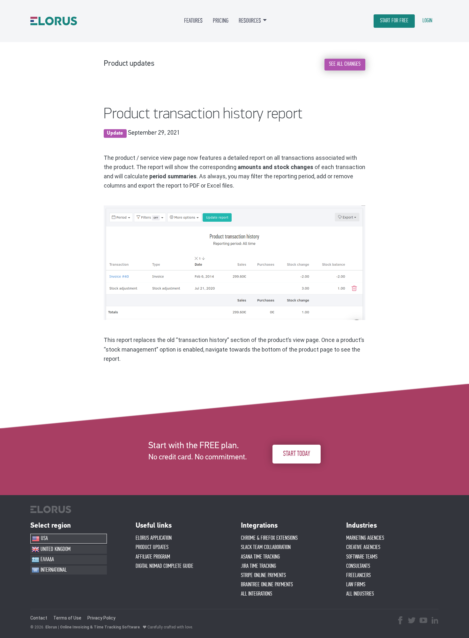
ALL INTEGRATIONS (256, 594)
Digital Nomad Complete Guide (164, 566)
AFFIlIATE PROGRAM (153, 557)
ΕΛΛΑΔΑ (46, 559)
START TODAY (296, 453)
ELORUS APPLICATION (154, 538)
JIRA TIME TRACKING (258, 566)
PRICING (220, 21)
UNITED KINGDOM (55, 549)
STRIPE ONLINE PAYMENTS (263, 575)
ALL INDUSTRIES (360, 594)
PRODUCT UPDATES (152, 547)
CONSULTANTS (358, 566)
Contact (38, 617)
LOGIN (427, 21)
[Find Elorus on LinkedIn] (435, 621)
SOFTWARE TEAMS (361, 557)
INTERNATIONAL (53, 570)
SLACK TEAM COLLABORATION (266, 547)
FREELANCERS (358, 575)
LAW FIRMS (355, 585)
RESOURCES (250, 21)
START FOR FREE (394, 21)
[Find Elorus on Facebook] (400, 621)
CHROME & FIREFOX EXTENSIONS (269, 538)
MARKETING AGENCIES (365, 538)
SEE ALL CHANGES (345, 64)
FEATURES (193, 21)
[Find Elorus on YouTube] (423, 621)
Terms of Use (67, 617)
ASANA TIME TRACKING (260, 557)
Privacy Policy (101, 617)
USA (44, 538)
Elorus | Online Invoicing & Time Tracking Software (92, 627)
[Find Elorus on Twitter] (412, 621)
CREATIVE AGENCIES (363, 547)
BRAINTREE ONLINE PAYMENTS (267, 585)
